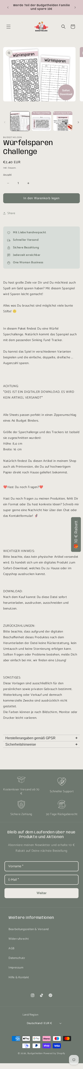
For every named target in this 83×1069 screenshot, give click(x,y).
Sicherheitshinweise (41, 744)
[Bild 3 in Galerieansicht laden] (62, 121)
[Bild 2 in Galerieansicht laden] (41, 121)
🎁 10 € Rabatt (76, 535)
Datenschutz (17, 958)
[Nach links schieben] (4, 122)
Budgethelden (35, 1053)
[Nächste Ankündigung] (75, 7)
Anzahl (7, 175)
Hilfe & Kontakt (19, 977)
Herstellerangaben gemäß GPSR (41, 738)
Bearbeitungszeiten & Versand (29, 929)
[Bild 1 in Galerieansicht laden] (20, 121)
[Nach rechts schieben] (78, 122)
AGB (11, 948)
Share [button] (11, 213)
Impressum (16, 967)
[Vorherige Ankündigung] (8, 7)
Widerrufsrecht (19, 938)
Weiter (42, 893)
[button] (8, 26)
